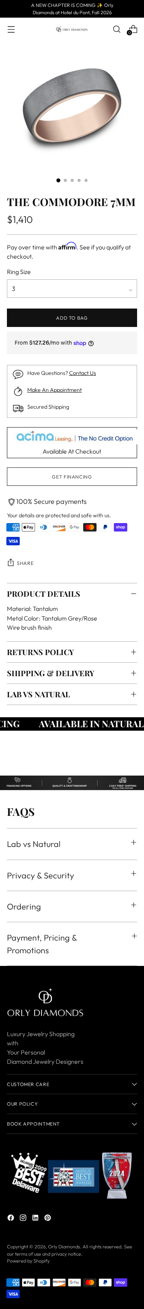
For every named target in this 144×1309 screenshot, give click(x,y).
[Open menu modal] (11, 29)
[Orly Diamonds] (72, 29)
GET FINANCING (72, 477)
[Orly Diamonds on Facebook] (11, 1219)
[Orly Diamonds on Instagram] (23, 1219)
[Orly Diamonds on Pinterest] (48, 1219)
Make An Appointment (54, 389)
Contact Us (82, 373)
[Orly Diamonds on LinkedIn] (36, 1219)
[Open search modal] (116, 29)
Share (25, 563)
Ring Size (19, 272)
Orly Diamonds (64, 1246)
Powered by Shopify (28, 1261)
